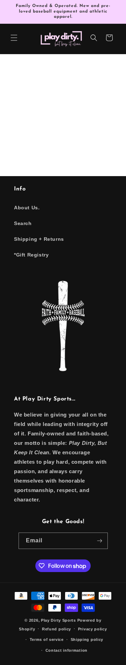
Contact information (67, 650)
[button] (14, 37)
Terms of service (47, 639)
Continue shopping (63, 130)
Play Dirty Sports (58, 620)
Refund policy (56, 629)
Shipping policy (87, 639)
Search (23, 223)
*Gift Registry (31, 255)
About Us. (27, 207)
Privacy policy (92, 629)
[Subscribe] (99, 541)
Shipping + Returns (39, 239)
